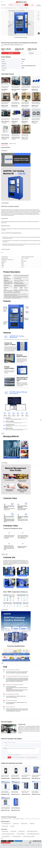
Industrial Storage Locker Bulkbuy (28, 836)
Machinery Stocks (24, 823)
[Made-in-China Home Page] (21, 2)
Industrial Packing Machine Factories (8, 833)
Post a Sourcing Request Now (31, 757)
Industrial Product (21, 831)
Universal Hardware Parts (6, 823)
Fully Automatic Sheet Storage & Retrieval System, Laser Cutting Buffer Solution (25, 119)
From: (6, 742)
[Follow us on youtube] (38, 840)
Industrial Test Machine (21, 833)
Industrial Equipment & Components (10, 7)
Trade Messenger (18, 840)
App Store (4, 840)
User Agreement (27, 845)
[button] (1, 1)
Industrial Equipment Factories (32, 831)
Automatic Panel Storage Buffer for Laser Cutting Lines (26, 87)
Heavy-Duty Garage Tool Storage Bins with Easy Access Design (36, 87)
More (2, 838)
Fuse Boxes (12, 826)
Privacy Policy (38, 845)
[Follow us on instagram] (37, 840)
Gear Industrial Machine (6, 836)
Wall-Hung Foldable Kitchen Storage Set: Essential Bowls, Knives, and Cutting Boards (26, 135)
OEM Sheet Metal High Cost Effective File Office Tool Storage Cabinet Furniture (5, 135)
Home (2, 7)
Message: (5, 748)
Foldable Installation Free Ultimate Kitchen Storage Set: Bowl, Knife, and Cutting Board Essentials (36, 103)
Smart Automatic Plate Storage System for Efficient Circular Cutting (5, 87)
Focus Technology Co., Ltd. (13, 845)
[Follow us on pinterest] (40, 840)
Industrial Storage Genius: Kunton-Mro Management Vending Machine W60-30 (15, 808)
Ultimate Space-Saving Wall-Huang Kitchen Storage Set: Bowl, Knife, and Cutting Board (5, 103)
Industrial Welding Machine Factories (33, 833)
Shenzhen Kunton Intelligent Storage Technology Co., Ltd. (13, 44)
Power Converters (5, 826)
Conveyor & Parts (16, 823)
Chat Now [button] (32, 53)
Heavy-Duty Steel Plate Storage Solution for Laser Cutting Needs (15, 119)
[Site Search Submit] (26, 5)
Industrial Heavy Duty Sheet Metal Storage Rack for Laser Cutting (15, 135)
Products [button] (11, 4)
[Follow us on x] (35, 840)
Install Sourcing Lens (6, 842)
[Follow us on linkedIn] (30, 842)
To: (6, 745)
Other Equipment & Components (23, 7)
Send (9, 757)
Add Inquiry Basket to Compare (21, 37)
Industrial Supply (13, 831)
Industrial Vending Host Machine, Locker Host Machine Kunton (5, 776)
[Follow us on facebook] (33, 840)
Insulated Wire (31, 823)
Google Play (10, 840)
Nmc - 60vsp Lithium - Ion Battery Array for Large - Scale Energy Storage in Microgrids (5, 119)
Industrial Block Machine (16, 836)
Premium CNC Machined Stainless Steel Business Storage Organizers (36, 119)
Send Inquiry (10, 53)
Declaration (32, 845)
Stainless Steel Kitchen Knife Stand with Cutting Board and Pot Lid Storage (15, 103)
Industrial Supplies (5, 831)
